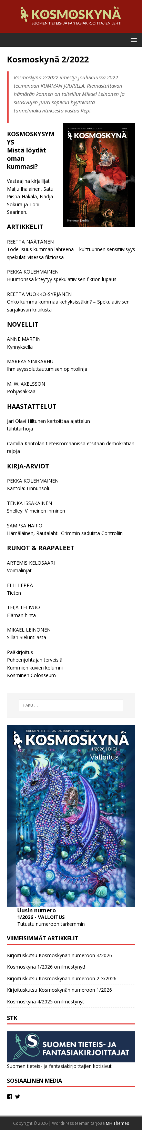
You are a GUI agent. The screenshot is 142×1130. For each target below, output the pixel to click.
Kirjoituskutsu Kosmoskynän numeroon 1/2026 (59, 990)
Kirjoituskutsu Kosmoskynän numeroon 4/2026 (59, 955)
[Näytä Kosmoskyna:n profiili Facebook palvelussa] (9, 1096)
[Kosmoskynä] (71, 29)
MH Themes (117, 1123)
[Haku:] (71, 705)
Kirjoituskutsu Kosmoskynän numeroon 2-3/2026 (61, 978)
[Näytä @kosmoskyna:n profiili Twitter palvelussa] (17, 1096)
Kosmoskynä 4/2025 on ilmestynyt (45, 1001)
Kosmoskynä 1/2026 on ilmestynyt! (46, 966)
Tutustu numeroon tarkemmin (51, 924)
